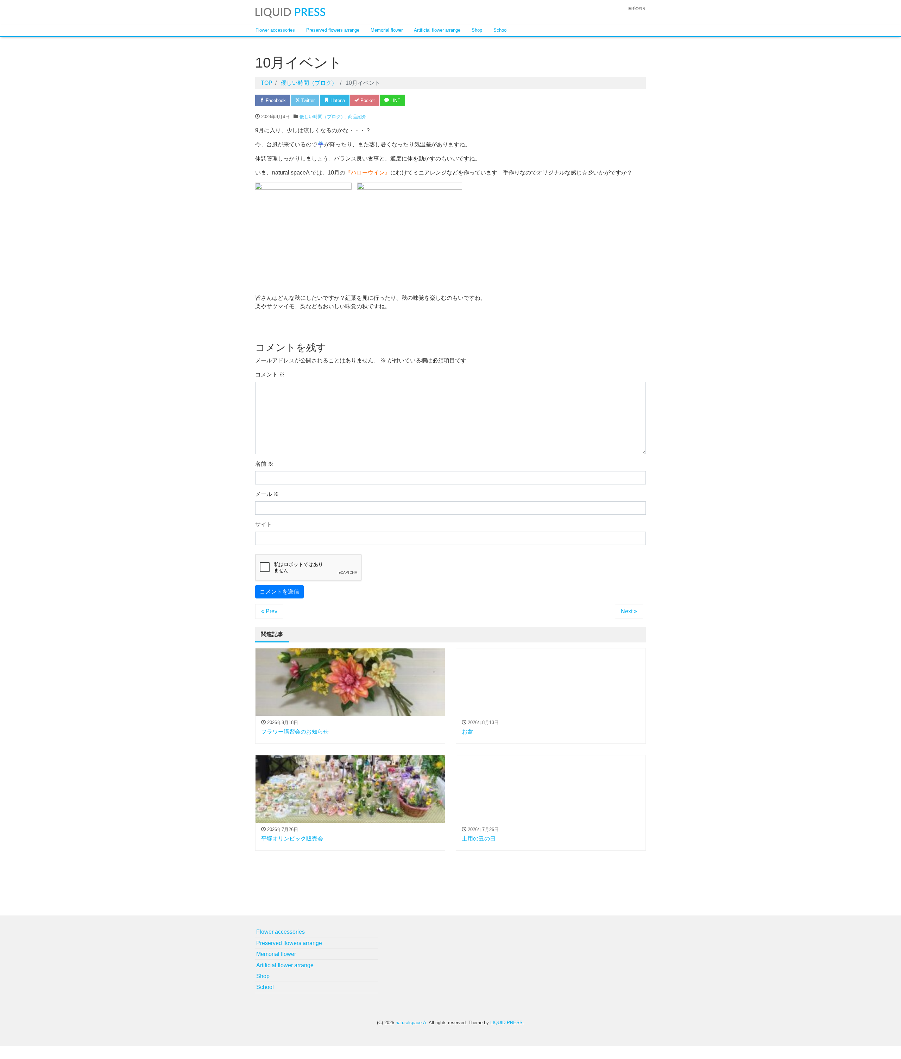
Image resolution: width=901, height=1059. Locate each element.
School (500, 30)
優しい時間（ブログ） (322, 116)
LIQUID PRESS (506, 1022)
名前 (264, 464)
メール (267, 494)
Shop (477, 30)
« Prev (269, 611)
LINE (395, 100)
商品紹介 (357, 116)
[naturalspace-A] (290, 12)
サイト (263, 524)
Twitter (307, 100)
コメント (270, 375)
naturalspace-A (411, 1022)
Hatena (337, 100)
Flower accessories (275, 30)
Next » (629, 611)
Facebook (275, 100)
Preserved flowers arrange (332, 30)
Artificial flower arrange (437, 30)
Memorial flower (387, 30)
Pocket (367, 100)
